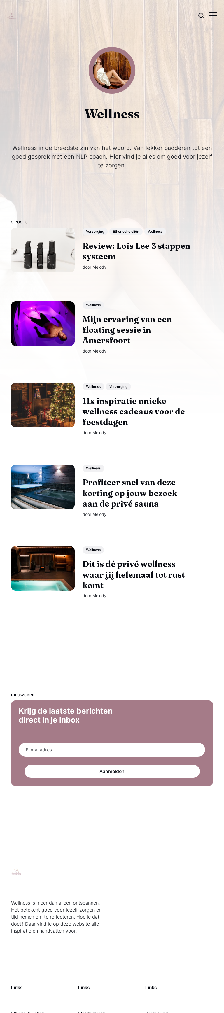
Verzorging (95, 231)
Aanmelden (112, 771)
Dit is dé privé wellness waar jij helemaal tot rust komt (134, 574)
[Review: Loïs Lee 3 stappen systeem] (43, 250)
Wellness (155, 231)
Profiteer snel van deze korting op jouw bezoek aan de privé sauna (130, 493)
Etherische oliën (126, 231)
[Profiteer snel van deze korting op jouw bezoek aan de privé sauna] (43, 486)
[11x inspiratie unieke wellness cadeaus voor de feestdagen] (43, 405)
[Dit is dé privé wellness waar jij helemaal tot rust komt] (43, 568)
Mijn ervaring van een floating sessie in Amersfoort (127, 329)
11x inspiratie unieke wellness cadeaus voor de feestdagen (134, 411)
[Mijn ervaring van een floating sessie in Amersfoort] (43, 323)
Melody (99, 266)
